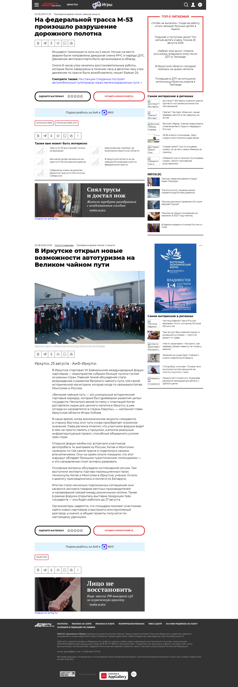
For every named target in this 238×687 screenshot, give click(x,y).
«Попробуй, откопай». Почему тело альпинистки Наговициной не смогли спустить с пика (182, 369)
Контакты (62, 624)
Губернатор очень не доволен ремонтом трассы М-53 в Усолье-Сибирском (68, 173)
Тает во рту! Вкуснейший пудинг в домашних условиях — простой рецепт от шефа (181, 335)
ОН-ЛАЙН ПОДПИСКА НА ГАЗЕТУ (181, 624)
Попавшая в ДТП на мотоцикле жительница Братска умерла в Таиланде (175, 81)
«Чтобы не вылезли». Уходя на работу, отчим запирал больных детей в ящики (175, 26)
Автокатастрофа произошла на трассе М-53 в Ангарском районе (68, 160)
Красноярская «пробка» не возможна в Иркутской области (122, 149)
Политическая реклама (131, 624)
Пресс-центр (155, 624)
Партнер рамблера (87, 674)
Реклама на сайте (81, 624)
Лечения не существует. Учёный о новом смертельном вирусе (181, 356)
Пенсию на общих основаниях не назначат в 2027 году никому (180, 214)
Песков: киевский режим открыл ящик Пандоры (179, 180)
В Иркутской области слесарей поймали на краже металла (175, 68)
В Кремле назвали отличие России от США (182, 225)
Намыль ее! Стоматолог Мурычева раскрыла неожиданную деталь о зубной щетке (181, 381)
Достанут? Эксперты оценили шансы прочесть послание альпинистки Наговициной (183, 103)
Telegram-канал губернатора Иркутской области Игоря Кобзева (70, 346)
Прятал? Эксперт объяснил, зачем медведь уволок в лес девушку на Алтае (181, 115)
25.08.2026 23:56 (43, 245)
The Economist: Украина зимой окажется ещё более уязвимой (178, 191)
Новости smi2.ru (46, 218)
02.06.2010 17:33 (43, 14)
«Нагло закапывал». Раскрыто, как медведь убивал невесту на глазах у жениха (182, 346)
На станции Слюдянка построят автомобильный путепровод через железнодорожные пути (96, 80)
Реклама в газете (104, 624)
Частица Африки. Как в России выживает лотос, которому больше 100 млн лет (182, 323)
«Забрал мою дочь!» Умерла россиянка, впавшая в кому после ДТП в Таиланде (175, 54)
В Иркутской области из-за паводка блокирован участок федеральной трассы (121, 162)
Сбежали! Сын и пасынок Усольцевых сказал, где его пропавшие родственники (183, 161)
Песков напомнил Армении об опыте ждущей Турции (182, 203)
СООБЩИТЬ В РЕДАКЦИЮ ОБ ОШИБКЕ (76, 627)
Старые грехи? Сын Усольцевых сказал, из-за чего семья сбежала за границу (182, 149)
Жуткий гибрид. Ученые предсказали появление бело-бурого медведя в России (183, 126)
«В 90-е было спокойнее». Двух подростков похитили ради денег (181, 136)
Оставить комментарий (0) (119, 96)
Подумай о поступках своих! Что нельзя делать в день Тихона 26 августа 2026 (175, 40)
